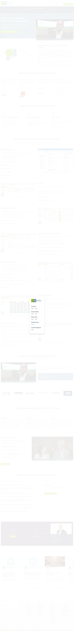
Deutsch (32, 308)
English (36, 308)
